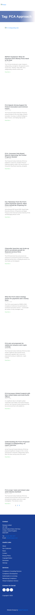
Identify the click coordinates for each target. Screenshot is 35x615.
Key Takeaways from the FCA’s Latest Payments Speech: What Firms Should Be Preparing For (16, 203)
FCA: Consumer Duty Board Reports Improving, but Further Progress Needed (16, 155)
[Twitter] (7, 589)
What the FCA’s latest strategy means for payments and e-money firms (17, 298)
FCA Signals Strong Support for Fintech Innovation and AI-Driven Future (16, 106)
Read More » (8, 72)
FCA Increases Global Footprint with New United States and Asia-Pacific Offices (17, 395)
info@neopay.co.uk (12, 538)
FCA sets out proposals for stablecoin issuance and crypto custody (16, 345)
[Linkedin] (11, 589)
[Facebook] (4, 589)
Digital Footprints (23, 610)
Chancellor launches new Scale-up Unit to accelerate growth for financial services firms (17, 250)
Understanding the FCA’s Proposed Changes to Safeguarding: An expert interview (17, 443)
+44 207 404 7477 (10, 536)
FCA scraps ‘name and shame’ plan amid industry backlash (17, 491)
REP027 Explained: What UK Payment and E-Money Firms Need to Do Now (17, 58)
